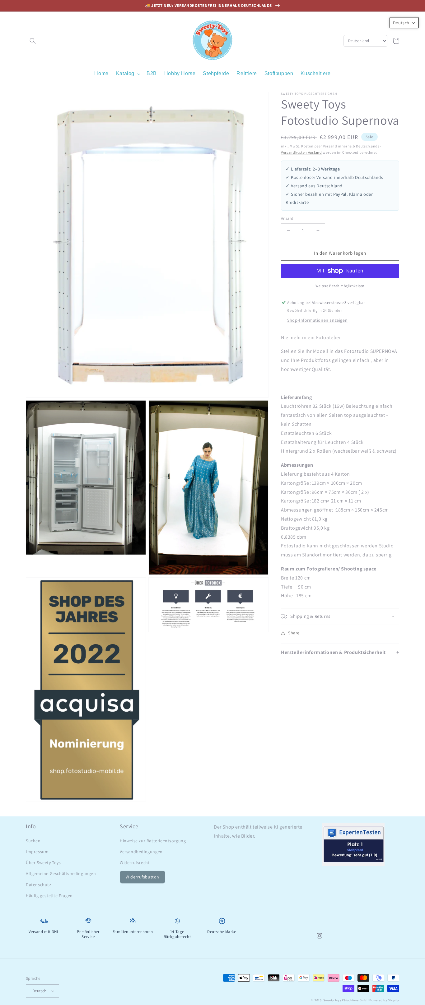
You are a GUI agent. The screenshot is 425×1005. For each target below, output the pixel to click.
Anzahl (287, 218)
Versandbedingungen (141, 851)
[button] (33, 41)
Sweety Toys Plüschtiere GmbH (346, 1000)
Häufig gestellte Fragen (49, 895)
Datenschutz (38, 884)
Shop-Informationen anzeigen (317, 320)
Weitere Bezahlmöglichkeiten (340, 285)
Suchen (33, 841)
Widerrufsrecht (135, 862)
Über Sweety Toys (43, 862)
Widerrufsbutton (142, 877)
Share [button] (294, 633)
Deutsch (39, 990)
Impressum (37, 851)
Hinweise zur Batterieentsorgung (153, 841)
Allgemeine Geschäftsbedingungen (61, 873)
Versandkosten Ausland (301, 152)
